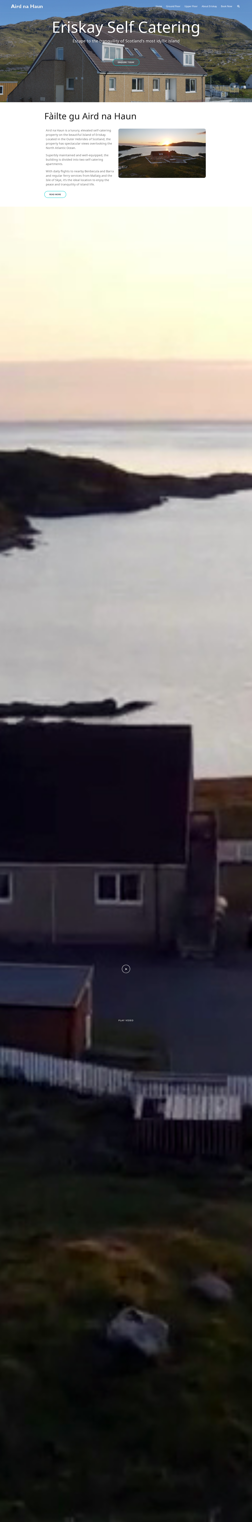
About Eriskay (209, 6)
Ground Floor (173, 6)
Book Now (226, 6)
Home (159, 6)
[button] (126, 968)
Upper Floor (191, 6)
